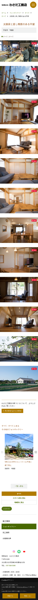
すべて (7, 509)
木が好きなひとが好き (13, 411)
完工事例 (6, 532)
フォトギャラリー (9, 526)
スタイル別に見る (19, 498)
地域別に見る (19, 502)
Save (35, 43)
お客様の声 (7, 538)
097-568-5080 (11, 565)
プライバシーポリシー (22, 587)
